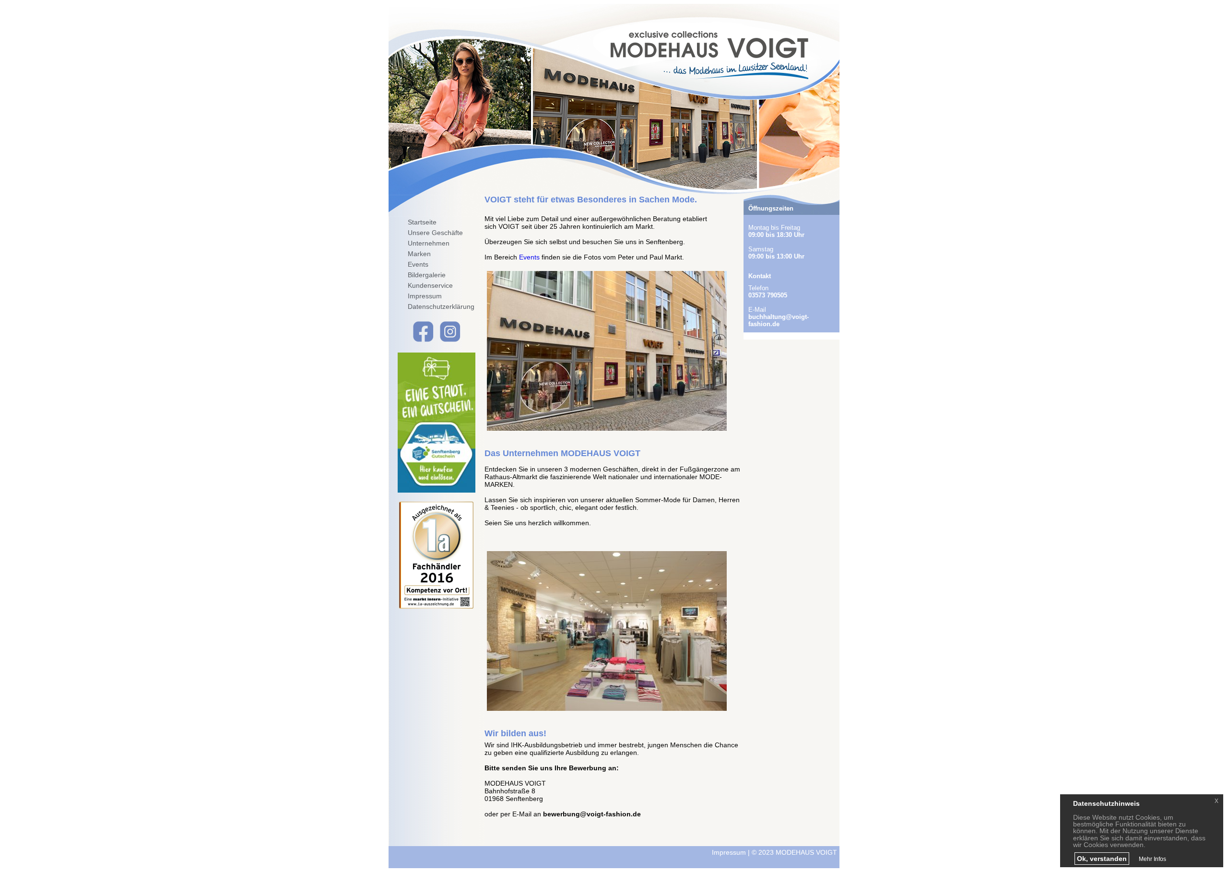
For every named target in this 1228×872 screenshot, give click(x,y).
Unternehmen (428, 243)
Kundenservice (430, 285)
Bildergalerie (427, 275)
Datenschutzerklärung (441, 306)
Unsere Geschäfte (435, 232)
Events (418, 264)
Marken (419, 254)
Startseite (422, 222)
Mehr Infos (1152, 859)
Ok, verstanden (1102, 858)
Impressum (425, 296)
